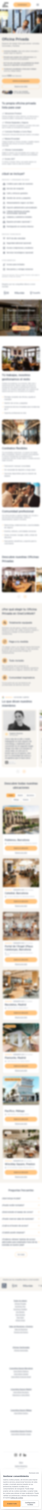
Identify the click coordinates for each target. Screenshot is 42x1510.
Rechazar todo (34, 1473)
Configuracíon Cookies (30, 1503)
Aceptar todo (12, 1503)
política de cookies (17, 1497)
